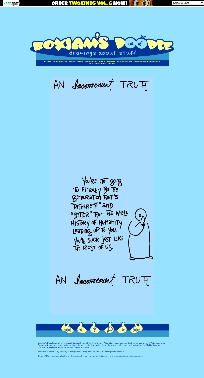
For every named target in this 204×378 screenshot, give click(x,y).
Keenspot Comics (71, 343)
